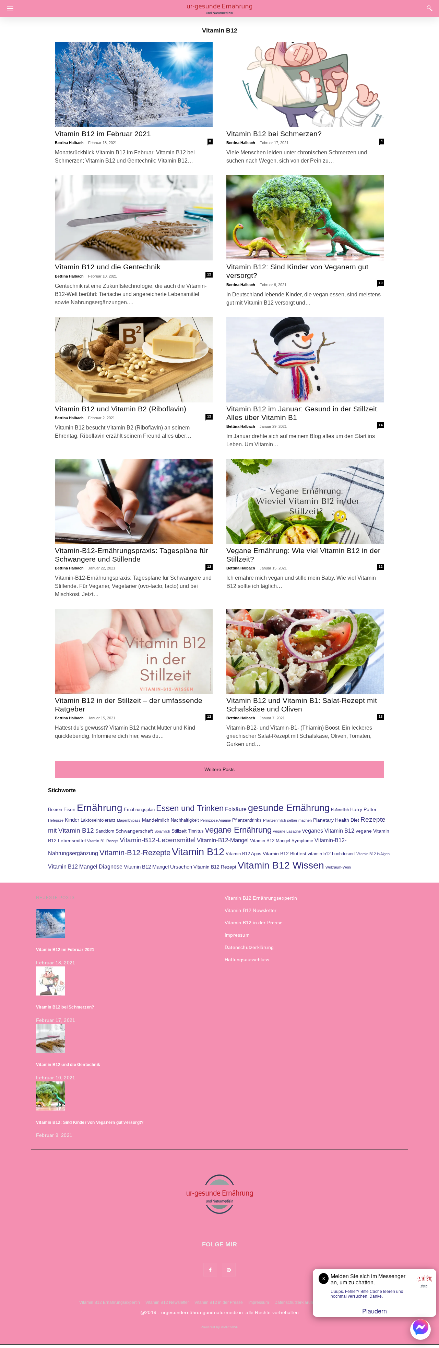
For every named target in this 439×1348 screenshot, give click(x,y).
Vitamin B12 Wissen (281, 865)
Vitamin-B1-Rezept (102, 841)
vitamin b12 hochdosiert (331, 853)
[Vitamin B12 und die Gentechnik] (134, 217)
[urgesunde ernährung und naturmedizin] (219, 8)
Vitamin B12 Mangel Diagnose (85, 867)
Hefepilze (55, 820)
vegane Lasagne (287, 831)
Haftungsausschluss (247, 959)
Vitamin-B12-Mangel (223, 840)
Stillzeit (179, 831)
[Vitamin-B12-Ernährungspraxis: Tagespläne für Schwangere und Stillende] (134, 501)
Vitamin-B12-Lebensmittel (157, 840)
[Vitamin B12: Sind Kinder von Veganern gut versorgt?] (305, 217)
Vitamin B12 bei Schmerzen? (274, 134)
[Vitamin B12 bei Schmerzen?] (305, 84)
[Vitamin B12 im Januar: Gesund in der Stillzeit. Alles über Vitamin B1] (305, 359)
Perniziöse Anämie (215, 820)
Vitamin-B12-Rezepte (134, 852)
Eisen (69, 809)
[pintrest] (229, 1269)
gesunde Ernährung (289, 808)
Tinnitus (196, 831)
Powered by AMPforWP (220, 1327)
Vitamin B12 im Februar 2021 (103, 134)
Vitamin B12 (198, 851)
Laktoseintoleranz (98, 820)
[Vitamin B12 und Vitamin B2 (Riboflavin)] (134, 359)
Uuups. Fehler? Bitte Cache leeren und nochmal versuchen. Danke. (367, 1293)
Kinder (72, 820)
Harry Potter (363, 809)
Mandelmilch (155, 820)
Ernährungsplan (139, 809)
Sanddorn (104, 831)
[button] (8, 8)
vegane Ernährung (238, 829)
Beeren (55, 809)
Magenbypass (129, 820)
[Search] (428, 8)
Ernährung (99, 808)
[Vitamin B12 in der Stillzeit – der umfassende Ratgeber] (134, 651)
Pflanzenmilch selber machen (287, 820)
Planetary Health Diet (336, 820)
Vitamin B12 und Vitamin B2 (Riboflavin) (120, 409)
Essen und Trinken (190, 808)
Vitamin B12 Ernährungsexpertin (261, 898)
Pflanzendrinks (247, 820)
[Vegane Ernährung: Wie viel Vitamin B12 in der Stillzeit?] (305, 501)
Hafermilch (340, 810)
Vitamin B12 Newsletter (250, 910)
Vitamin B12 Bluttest (284, 853)
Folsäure (236, 809)
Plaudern (374, 1310)
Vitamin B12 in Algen (373, 854)
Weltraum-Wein (338, 867)
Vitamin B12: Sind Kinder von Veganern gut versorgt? (89, 1122)
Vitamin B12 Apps (243, 853)
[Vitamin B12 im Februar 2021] (134, 84)
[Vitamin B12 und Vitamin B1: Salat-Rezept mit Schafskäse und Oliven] (305, 651)
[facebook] (210, 1269)
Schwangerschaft (134, 831)
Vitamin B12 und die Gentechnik (108, 267)
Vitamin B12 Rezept (214, 867)
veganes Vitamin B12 (328, 831)
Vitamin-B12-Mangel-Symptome (281, 840)
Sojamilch (162, 831)
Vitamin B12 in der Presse (254, 922)
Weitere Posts (219, 769)
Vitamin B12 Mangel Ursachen (158, 867)
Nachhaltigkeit (185, 820)
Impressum (237, 935)
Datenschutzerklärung (249, 947)
